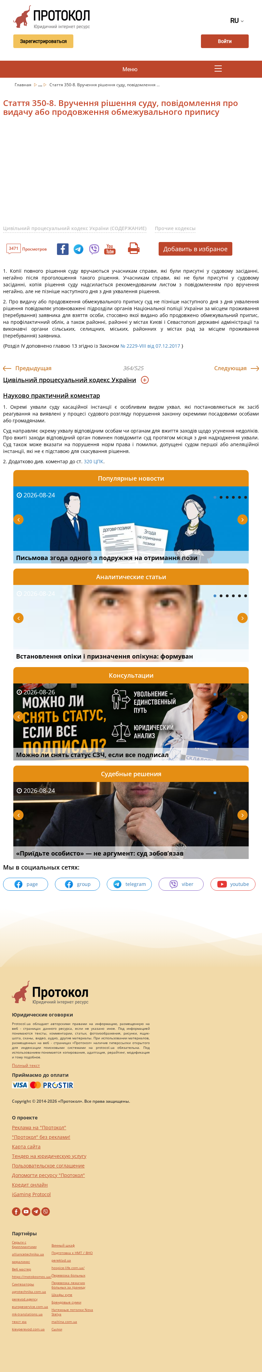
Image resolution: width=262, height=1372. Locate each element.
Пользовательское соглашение (48, 1165)
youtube (239, 884)
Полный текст (26, 1065)
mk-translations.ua (27, 1314)
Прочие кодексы (175, 228)
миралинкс (21, 1262)
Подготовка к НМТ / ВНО (72, 1253)
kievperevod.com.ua (28, 1329)
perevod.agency (25, 1299)
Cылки (57, 1329)
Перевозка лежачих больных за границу (68, 1285)
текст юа (19, 1322)
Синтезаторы (23, 1284)
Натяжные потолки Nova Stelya (72, 1312)
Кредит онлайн (30, 1184)
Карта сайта (26, 1146)
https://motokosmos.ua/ (32, 1277)
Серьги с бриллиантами (24, 1244)
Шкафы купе (62, 1295)
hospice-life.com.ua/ (68, 1268)
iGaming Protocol (31, 1194)
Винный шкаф (63, 1245)
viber (187, 884)
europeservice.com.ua (30, 1307)
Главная (23, 85)
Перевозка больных (68, 1275)
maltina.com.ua (64, 1322)
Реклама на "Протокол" (39, 1127)
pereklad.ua (61, 1260)
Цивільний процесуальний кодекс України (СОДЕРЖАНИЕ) (74, 228)
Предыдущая (33, 368)
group (84, 884)
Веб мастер (21, 1269)
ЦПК (98, 461)
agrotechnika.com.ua (29, 1292)
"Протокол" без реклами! (41, 1137)
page (32, 884)
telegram (136, 884)
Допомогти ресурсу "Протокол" (48, 1175)
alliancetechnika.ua (28, 1254)
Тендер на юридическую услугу (49, 1156)
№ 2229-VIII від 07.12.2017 (150, 346)
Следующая (230, 368)
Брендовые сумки (66, 1302)
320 (88, 461)
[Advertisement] (132, 175)
